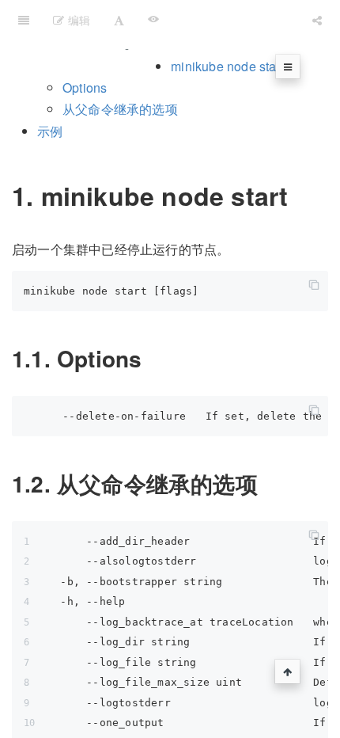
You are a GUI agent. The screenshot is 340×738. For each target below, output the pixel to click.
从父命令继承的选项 (120, 109)
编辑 (77, 20)
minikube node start (227, 66)
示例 (49, 131)
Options (84, 87)
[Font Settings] (119, 20)
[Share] (317, 20)
